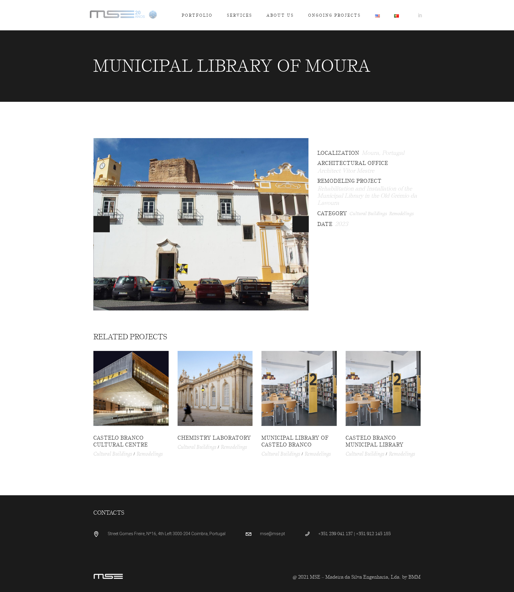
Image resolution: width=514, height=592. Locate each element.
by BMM (411, 577)
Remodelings (401, 213)
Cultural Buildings (368, 213)
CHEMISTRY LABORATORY (214, 438)
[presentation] (101, 224)
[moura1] (201, 224)
